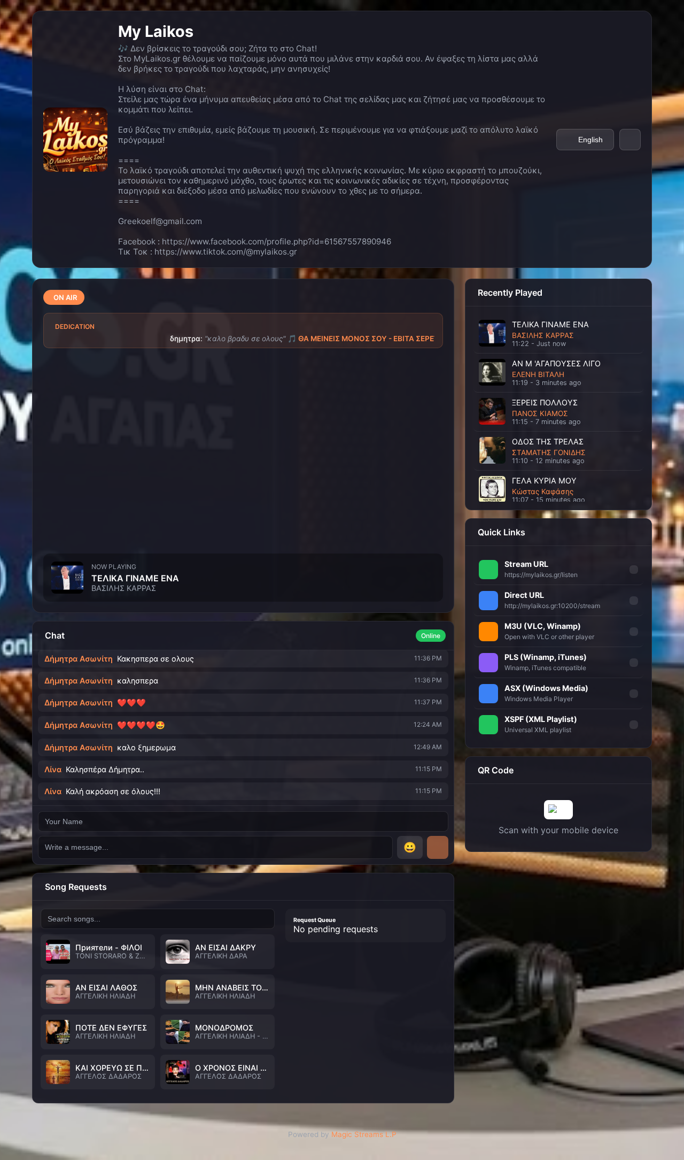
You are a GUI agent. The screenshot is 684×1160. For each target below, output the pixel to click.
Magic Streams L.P (364, 1134)
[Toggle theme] (630, 139)
